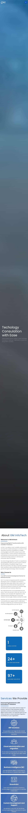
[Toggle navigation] (25, 2)
